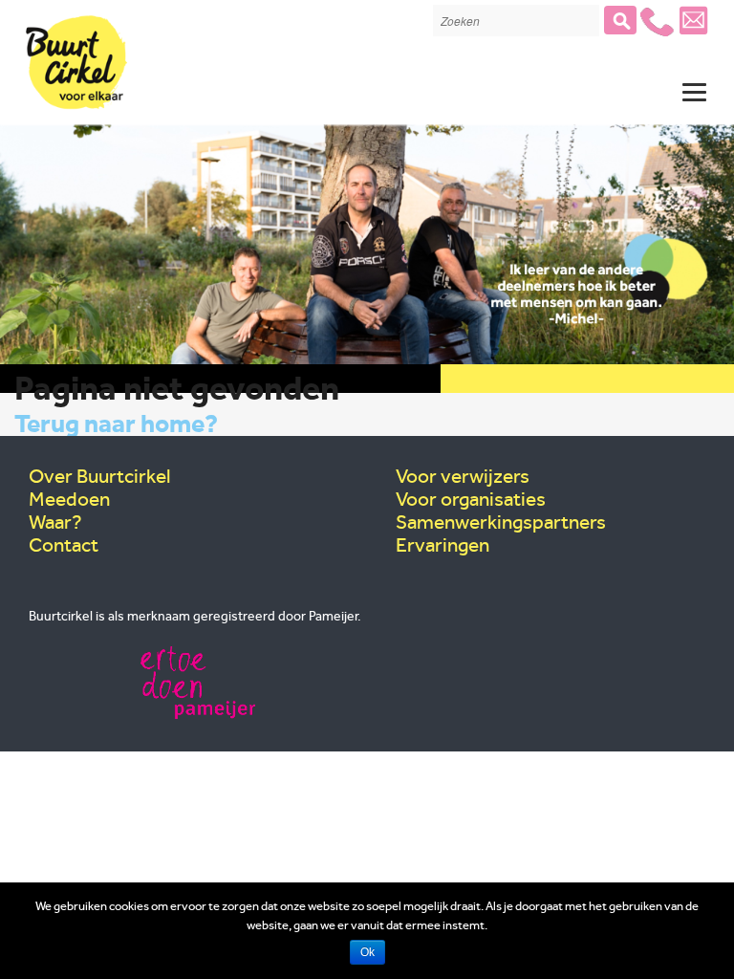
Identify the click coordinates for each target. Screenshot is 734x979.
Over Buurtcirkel (99, 476)
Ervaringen (442, 544)
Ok (367, 952)
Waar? (55, 522)
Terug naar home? (116, 423)
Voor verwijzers (462, 476)
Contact (63, 544)
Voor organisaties (471, 499)
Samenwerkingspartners (501, 522)
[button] (620, 20)
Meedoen (69, 499)
